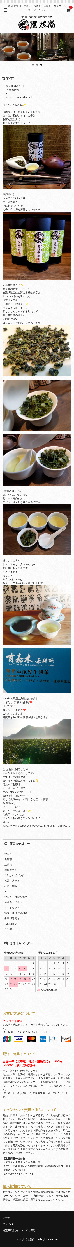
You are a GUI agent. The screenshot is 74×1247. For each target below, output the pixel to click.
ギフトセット (12, 907)
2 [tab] (37, 65)
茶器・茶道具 (12, 880)
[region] (37, 47)
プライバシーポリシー (15, 1224)
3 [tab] (41, 65)
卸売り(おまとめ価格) (16, 913)
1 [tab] (33, 65)
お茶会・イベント (14, 902)
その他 (8, 929)
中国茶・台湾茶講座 (15, 897)
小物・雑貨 (10, 886)
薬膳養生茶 (10, 870)
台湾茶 (8, 859)
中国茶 (8, 854)
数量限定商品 (12, 918)
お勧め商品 (10, 923)
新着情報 (14, 90)
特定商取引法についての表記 (19, 1230)
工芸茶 (8, 864)
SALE (7, 891)
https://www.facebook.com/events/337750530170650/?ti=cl (36, 825)
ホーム (6, 1217)
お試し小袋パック (14, 875)
